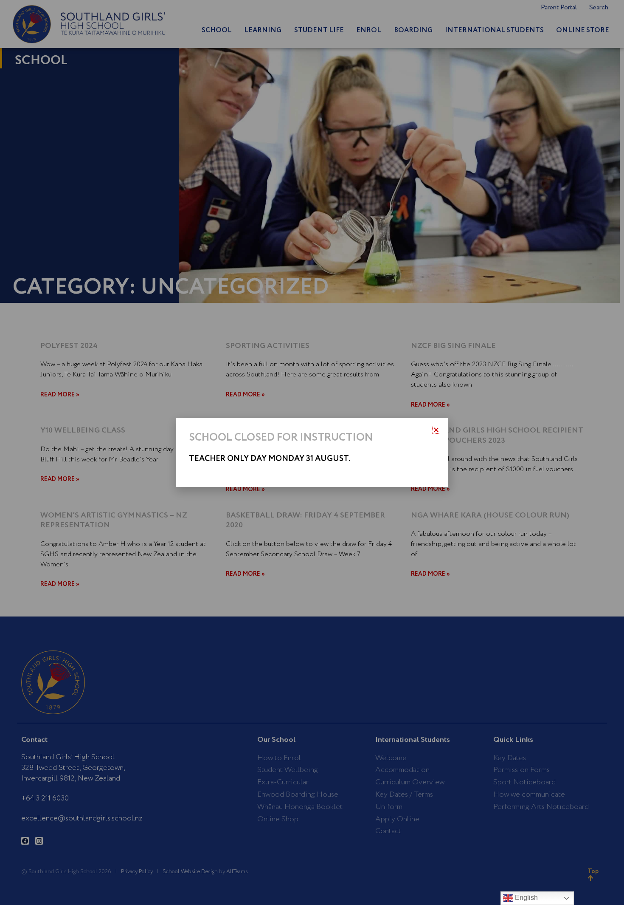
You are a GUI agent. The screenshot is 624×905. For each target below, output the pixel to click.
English (525, 897)
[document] (312, 452)
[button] (436, 430)
